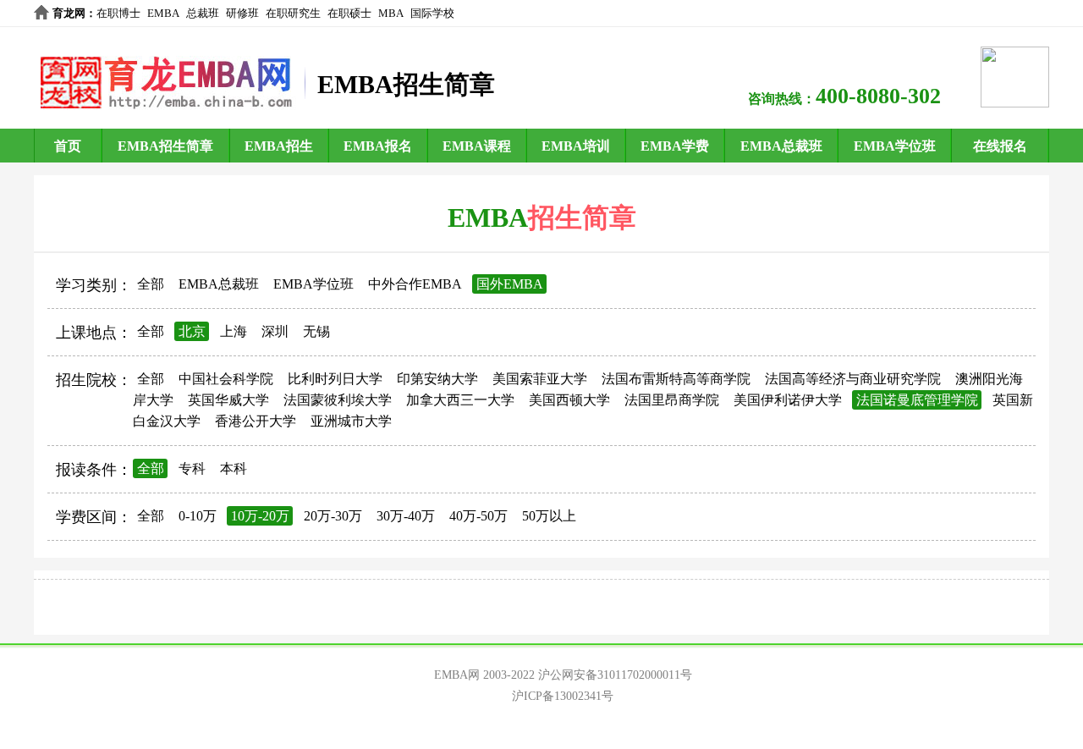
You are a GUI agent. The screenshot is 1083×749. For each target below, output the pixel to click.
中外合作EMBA (415, 284)
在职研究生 (293, 13)
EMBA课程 (477, 146)
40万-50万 (478, 516)
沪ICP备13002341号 (562, 696)
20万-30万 (333, 516)
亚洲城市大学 (351, 421)
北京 (192, 331)
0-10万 (198, 516)
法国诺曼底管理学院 (917, 400)
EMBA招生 (279, 146)
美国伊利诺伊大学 (788, 400)
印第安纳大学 (437, 379)
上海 (233, 331)
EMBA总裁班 (781, 146)
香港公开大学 (255, 421)
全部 (150, 284)
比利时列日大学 (335, 379)
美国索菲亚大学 (539, 379)
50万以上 (549, 516)
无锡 (316, 331)
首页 (67, 146)
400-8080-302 (878, 96)
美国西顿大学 (569, 400)
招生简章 (582, 217)
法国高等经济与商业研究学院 (853, 379)
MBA (391, 13)
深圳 (275, 331)
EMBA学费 (674, 146)
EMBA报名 (378, 146)
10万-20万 (260, 516)
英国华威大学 (228, 400)
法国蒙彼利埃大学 (337, 400)
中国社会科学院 (226, 379)
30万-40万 (406, 516)
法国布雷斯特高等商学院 (676, 379)
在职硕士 (349, 13)
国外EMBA (509, 284)
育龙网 (68, 13)
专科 (192, 468)
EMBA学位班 (895, 146)
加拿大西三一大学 (460, 400)
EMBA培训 (576, 146)
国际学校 (432, 13)
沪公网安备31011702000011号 (615, 675)
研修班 (242, 13)
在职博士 (118, 13)
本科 (233, 468)
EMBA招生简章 (165, 146)
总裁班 (202, 13)
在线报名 (1000, 146)
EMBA (163, 13)
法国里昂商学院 (671, 400)
